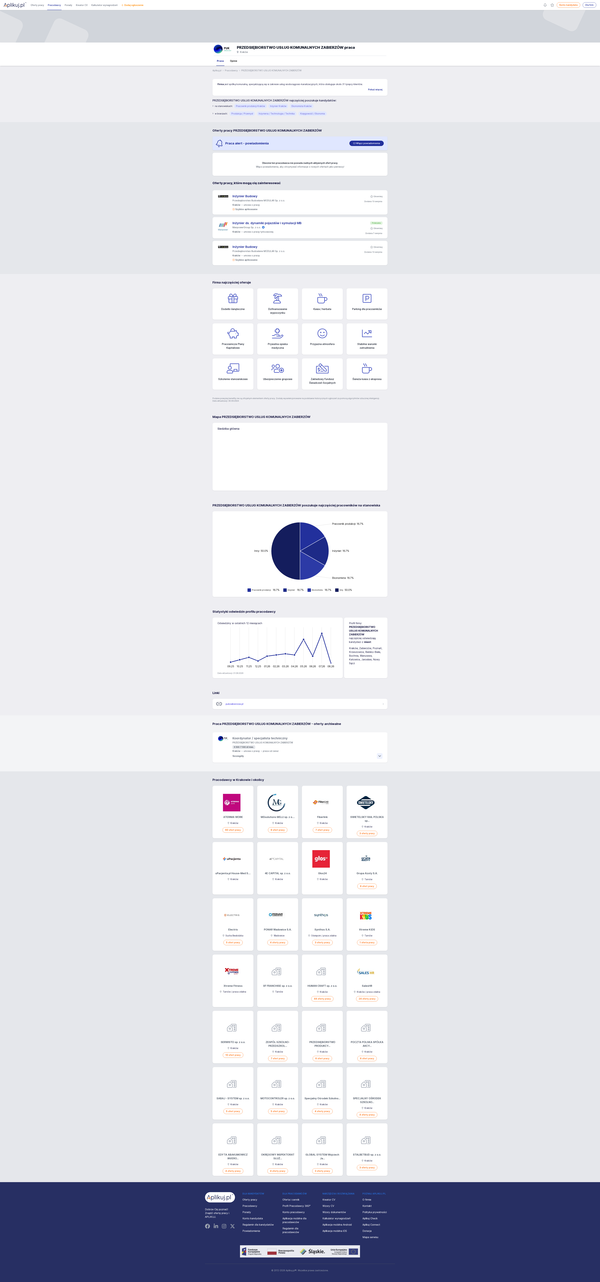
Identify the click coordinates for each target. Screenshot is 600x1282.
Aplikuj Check (370, 1218)
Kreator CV (82, 5)
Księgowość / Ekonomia (312, 113)
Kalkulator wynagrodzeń (104, 5)
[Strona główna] (15, 5)
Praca (220, 61)
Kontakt (367, 1205)
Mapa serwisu (370, 1237)
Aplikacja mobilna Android (337, 1224)
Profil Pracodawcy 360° (296, 1205)
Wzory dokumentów (334, 1212)
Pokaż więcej (375, 89)
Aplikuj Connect (371, 1224)
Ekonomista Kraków (302, 106)
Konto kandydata (568, 5)
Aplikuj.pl (216, 70)
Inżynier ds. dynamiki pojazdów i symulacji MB (267, 223)
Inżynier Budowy (245, 196)
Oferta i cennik (291, 1199)
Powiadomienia (251, 1230)
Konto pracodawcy (293, 1212)
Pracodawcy (54, 5)
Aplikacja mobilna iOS (334, 1230)
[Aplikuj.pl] (220, 1197)
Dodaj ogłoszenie (133, 5)
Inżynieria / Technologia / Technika (277, 113)
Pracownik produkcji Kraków (250, 106)
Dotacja (367, 1230)
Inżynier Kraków (278, 106)
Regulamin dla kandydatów (258, 1224)
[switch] (366, 143)
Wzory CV (328, 1205)
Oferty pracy (37, 5)
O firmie (366, 1199)
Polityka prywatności (374, 1212)
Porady (68, 5)
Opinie (233, 61)
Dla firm (589, 5)
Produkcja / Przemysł (242, 113)
